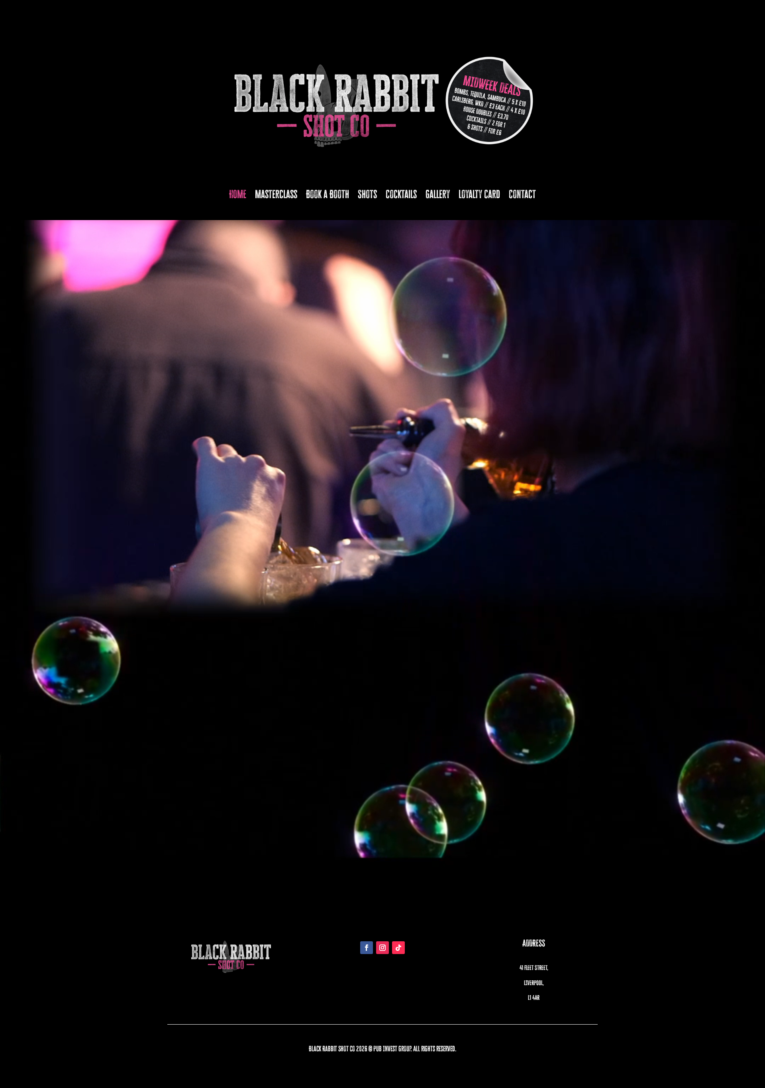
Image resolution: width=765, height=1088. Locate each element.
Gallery (438, 194)
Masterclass (276, 194)
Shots (367, 194)
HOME (237, 194)
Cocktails (401, 194)
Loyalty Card (479, 194)
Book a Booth (327, 194)
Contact (522, 194)
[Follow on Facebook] (366, 947)
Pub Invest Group (392, 1049)
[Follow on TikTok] (398, 947)
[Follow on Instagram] (382, 947)
